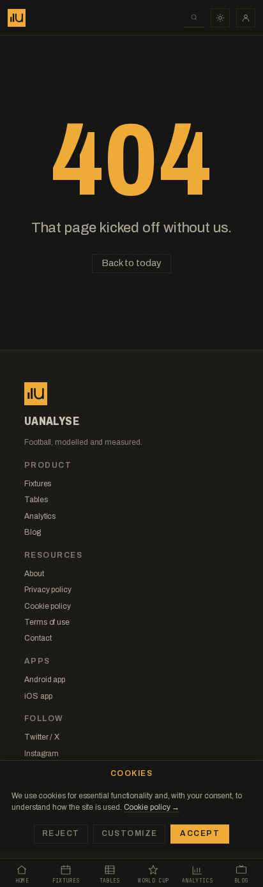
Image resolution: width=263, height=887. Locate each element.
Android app (44, 679)
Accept (200, 833)
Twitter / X (41, 737)
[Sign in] (245, 17)
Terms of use (47, 622)
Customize (129, 833)
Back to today (131, 263)
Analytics (40, 516)
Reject (61, 833)
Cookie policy (47, 606)
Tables (36, 499)
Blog (32, 532)
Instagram (41, 753)
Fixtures (37, 483)
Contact (37, 638)
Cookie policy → (152, 807)
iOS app (38, 696)
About (34, 573)
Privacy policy (47, 589)
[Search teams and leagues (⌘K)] (194, 17)
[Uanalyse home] (17, 18)
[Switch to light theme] (220, 17)
